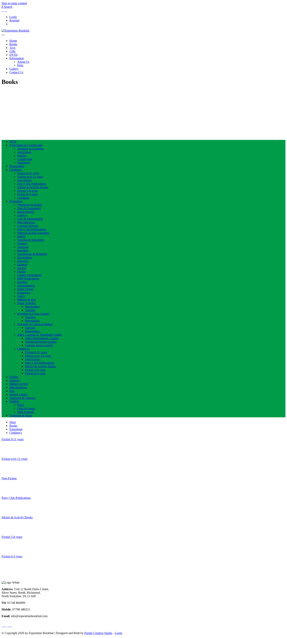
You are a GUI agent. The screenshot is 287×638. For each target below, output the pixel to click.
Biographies (16, 166)
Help (20, 65)
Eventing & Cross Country (33, 313)
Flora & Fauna (26, 408)
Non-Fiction (32, 359)
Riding (21, 236)
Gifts (12, 51)
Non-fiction (24, 180)
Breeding (23, 250)
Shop (12, 422)
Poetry (21, 296)
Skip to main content (14, 3)
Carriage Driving (27, 225)
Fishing (21, 155)
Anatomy (23, 247)
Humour (22, 264)
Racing (21, 268)
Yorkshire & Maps (20, 415)
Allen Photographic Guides (42, 338)
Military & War (26, 299)
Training (30, 310)
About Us (23, 61)
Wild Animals (25, 412)
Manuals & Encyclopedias (33, 233)
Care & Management (30, 218)
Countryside (24, 159)
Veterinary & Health (29, 204)
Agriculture (24, 152)
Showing (22, 261)
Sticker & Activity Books (32, 187)
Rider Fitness (25, 289)
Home (13, 40)
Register (14, 20)
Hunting (22, 282)
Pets (11, 391)
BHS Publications (28, 278)
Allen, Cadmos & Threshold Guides (39, 334)
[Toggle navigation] (3, 35)
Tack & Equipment (29, 208)
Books (13, 44)
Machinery (23, 162)
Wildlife (14, 401)
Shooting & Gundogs (30, 148)
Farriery (22, 215)
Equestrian (15, 201)
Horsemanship (26, 285)
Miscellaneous (26, 222)
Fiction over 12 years (30, 176)
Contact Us (16, 72)
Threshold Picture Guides (40, 341)
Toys (12, 47)
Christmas (23, 197)
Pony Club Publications (31, 183)
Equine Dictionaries (29, 275)
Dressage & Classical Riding (35, 324)
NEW (13, 141)
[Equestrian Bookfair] (15, 30)
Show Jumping (26, 303)
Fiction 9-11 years (28, 173)
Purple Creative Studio (98, 633)
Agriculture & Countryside (25, 145)
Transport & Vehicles (22, 398)
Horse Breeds (25, 211)
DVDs (13, 54)
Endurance (23, 292)
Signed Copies (18, 394)
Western (22, 243)
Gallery (14, 68)
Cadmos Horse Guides (39, 345)
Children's (15, 169)
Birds (20, 405)
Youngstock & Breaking (32, 254)
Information (16, 58)
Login (13, 17)
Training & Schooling (30, 240)
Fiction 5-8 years (27, 190)
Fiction (21, 271)
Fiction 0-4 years (27, 194)
